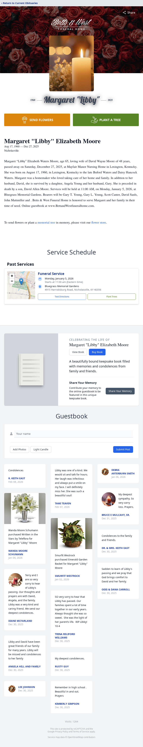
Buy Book (97, 352)
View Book (78, 352)
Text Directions (62, 296)
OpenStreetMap (75, 737)
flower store (98, 222)
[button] (21, 281)
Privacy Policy (61, 731)
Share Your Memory (120, 391)
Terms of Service (81, 731)
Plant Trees (111, 296)
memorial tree (46, 222)
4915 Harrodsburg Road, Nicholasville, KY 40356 (73, 289)
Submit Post (123, 449)
